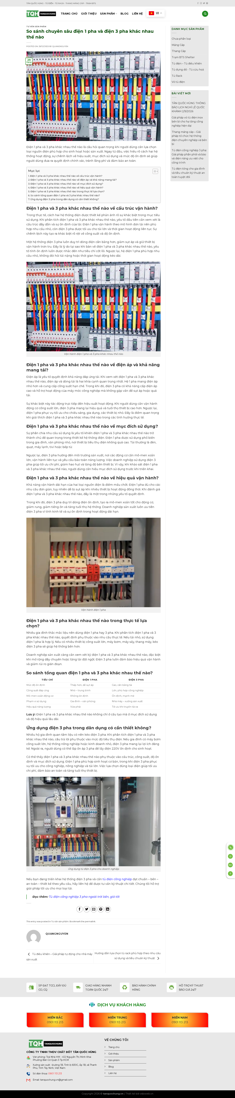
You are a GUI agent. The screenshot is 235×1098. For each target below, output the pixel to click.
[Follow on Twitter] (204, 3)
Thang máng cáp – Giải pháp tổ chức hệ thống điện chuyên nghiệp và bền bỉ (189, 138)
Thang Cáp (179, 51)
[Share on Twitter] (86, 909)
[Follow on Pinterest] (207, 3)
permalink (90, 921)
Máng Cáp (178, 45)
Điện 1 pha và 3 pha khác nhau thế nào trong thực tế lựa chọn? (68, 191)
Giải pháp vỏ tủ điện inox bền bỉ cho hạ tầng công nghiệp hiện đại (187, 121)
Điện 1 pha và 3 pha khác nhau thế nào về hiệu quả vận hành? (67, 187)
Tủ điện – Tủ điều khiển (187, 63)
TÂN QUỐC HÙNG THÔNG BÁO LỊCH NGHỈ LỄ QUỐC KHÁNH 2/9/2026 (189, 107)
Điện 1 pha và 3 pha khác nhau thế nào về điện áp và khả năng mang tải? (74, 179)
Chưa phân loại (181, 38)
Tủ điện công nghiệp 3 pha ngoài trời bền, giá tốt (84, 897)
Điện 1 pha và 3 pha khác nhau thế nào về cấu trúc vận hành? (66, 176)
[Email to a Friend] (93, 909)
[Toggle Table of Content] (153, 171)
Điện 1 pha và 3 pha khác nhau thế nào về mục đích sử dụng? (67, 183)
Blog (125, 13)
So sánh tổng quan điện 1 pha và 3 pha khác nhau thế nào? (65, 195)
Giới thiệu (89, 13)
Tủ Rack (177, 75)
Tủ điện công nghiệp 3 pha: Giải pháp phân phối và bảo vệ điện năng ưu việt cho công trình (189, 156)
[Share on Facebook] (79, 909)
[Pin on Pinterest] (101, 909)
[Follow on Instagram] (201, 3)
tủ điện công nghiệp (117, 879)
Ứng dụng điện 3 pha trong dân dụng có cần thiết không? (64, 199)
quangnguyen (60, 46)
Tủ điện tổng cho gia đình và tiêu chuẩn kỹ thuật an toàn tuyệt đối (188, 172)
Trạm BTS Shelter (183, 57)
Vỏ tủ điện (178, 81)
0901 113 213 (55, 1073)
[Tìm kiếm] (205, 14)
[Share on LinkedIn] (108, 909)
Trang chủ (69, 13)
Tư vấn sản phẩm (36, 26)
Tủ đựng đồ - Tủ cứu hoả (188, 69)
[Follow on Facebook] (198, 3)
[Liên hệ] (230, 847)
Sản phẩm (107, 13)
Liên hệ (137, 13)
